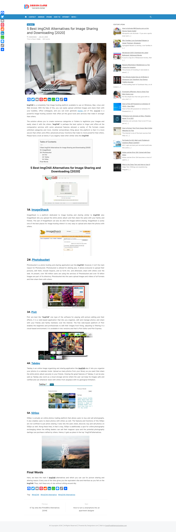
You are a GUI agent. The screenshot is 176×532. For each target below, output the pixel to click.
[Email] (2, 21)
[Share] (2, 49)
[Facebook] (2, 13)
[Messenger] (2, 41)
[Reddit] (2, 29)
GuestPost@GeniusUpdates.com (116, 525)
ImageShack (40, 209)
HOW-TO (57, 17)
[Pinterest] (2, 25)
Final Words (44, 161)
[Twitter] (2, 17)
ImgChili (36, 495)
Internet (65, 17)
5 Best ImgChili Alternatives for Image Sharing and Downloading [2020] (65, 147)
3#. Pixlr (44, 155)
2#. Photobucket (45, 152)
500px (35, 412)
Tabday (35, 363)
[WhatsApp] (2, 37)
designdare (33, 37)
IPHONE (49, 17)
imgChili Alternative (49, 495)
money (81, 111)
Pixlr (34, 312)
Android (41, 17)
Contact (32, 17)
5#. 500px (45, 159)
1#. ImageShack (45, 150)
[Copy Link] (2, 45)
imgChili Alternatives (67, 495)
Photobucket (41, 259)
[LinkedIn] (2, 33)
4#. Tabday (45, 157)
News (73, 17)
